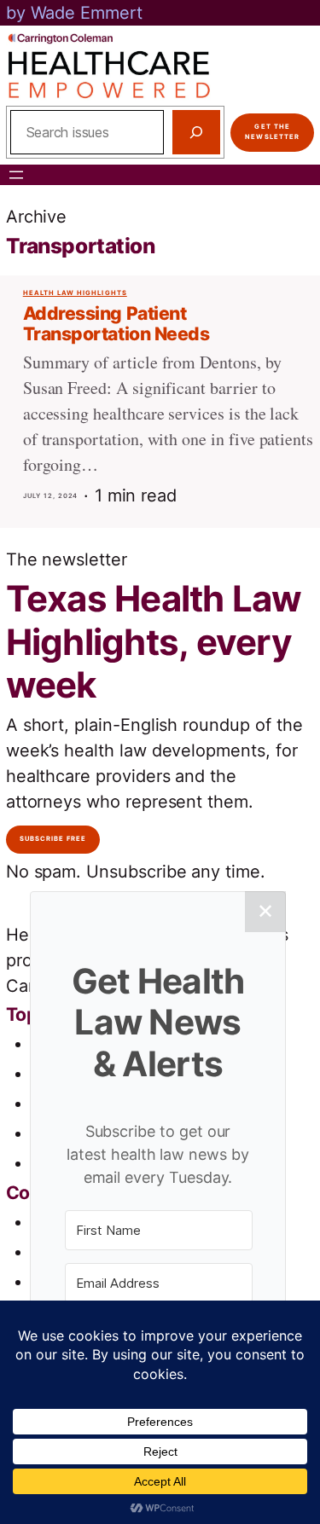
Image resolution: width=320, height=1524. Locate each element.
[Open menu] (16, 175)
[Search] (196, 132)
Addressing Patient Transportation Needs (116, 324)
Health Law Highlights (75, 293)
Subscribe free (53, 839)
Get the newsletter (272, 132)
